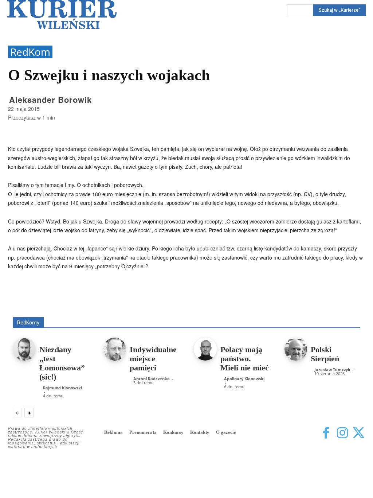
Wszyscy (47, 307)
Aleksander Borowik (50, 99)
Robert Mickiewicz (295, 312)
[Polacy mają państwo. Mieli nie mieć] (205, 349)
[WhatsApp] (204, 293)
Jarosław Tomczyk (332, 369)
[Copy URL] (237, 293)
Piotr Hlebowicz (343, 307)
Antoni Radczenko (140, 307)
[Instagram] (342, 433)
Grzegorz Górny (227, 307)
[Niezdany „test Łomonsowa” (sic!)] (24, 349)
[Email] (220, 293)
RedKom (30, 52)
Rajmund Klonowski (244, 312)
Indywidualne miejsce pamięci (153, 358)
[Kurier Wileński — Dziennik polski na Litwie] (62, 14)
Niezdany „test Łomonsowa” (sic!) (62, 363)
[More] (254, 293)
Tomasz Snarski (343, 312)
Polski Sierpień (325, 354)
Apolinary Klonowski (244, 378)
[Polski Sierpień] (295, 349)
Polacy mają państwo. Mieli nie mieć (244, 358)
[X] (187, 293)
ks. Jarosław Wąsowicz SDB (285, 307)
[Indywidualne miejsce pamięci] (114, 349)
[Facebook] (170, 293)
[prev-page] (17, 412)
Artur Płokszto (185, 307)
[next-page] (29, 412)
